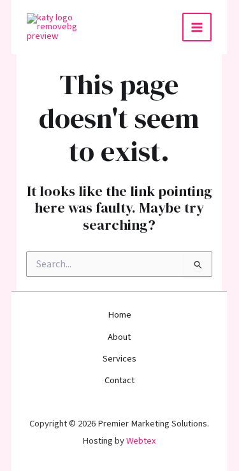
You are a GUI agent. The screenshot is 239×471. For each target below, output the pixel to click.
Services (119, 358)
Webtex (142, 440)
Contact (119, 380)
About (119, 337)
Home (119, 314)
